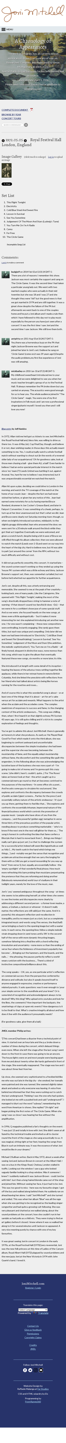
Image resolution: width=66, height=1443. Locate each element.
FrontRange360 (33, 1401)
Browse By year (11, 114)
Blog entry (6, 428)
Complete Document (15, 110)
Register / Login (33, 1287)
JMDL (33, 1349)
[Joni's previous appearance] (3, 140)
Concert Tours (11, 118)
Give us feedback (33, 1329)
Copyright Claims (33, 1337)
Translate (43, 1312)
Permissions (33, 1333)
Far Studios (43, 1389)
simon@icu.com (33, 88)
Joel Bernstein (29, 71)
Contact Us (33, 1326)
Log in (51, 156)
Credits (33, 1345)
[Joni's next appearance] (25, 140)
